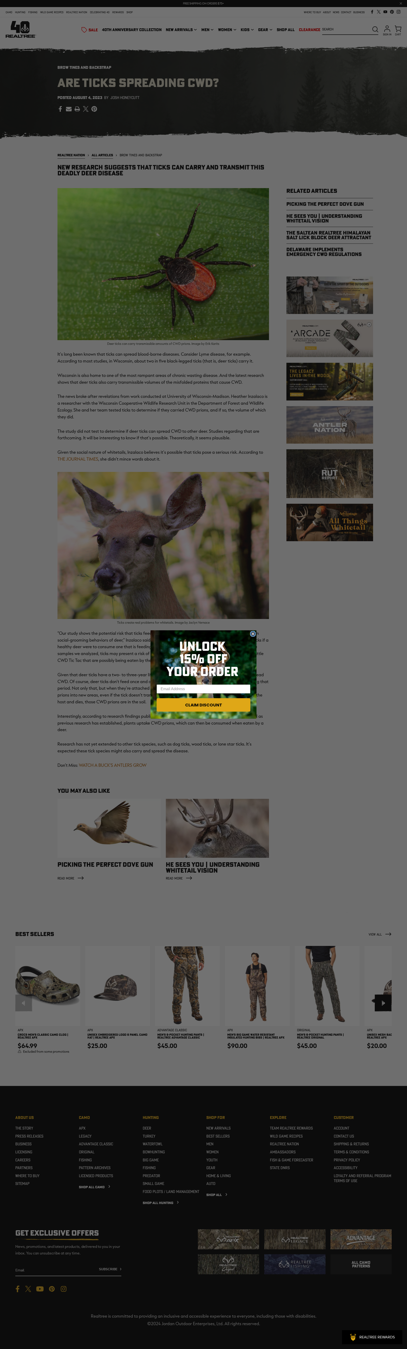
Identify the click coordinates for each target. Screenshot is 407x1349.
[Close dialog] (253, 633)
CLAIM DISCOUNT (203, 705)
